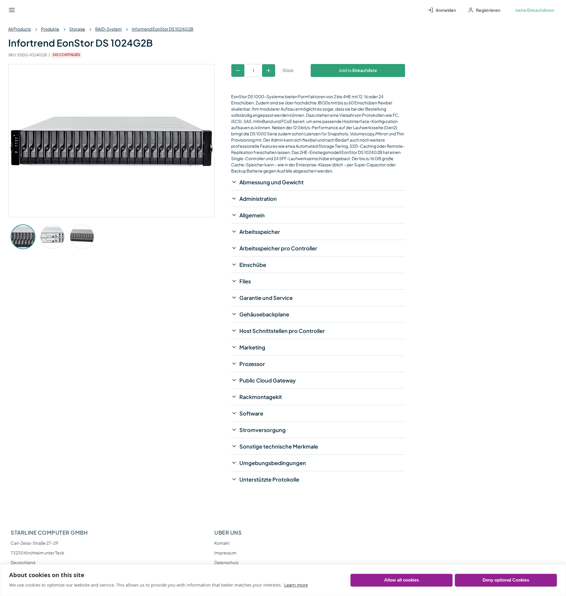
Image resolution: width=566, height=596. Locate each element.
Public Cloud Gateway (267, 380)
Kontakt (222, 543)
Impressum (225, 552)
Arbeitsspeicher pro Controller (278, 248)
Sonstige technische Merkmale (278, 446)
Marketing (252, 347)
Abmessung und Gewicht (271, 182)
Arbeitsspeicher (259, 231)
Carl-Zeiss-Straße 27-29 (34, 543)
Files (245, 281)
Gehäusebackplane (264, 314)
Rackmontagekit (260, 396)
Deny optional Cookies (506, 579)
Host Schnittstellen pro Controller (282, 330)
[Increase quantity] (268, 70)
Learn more (296, 585)
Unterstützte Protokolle (269, 479)
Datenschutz (226, 562)
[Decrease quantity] (237, 70)
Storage (77, 29)
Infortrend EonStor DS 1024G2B (162, 29)
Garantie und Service (266, 297)
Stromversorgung (262, 429)
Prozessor (252, 363)
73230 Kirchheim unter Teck (37, 552)
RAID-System (108, 29)
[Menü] (12, 10)
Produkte (50, 29)
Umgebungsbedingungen (272, 462)
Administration (258, 198)
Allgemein (252, 215)
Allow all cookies (401, 579)
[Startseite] (25, 10)
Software (251, 413)
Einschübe (252, 264)
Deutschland (23, 562)
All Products (19, 29)
